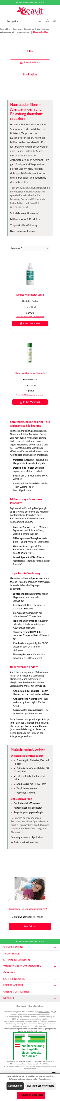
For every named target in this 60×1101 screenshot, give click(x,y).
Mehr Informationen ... (42, 1079)
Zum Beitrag (30, 926)
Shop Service (21, 1006)
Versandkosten (44, 1012)
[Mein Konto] (47, 21)
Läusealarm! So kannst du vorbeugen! (28, 909)
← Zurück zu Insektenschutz (25, 842)
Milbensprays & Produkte (25, 219)
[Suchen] (40, 21)
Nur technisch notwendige (40, 1086)
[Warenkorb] (54, 21)
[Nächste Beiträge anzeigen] (50, 900)
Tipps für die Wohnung (23, 225)
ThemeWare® (31, 1068)
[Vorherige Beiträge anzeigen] (9, 900)
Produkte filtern (32, 63)
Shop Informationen (36, 1006)
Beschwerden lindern (23, 231)
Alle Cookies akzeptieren (31, 1095)
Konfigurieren (15, 1086)
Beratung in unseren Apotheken (27, 837)
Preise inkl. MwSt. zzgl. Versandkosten (30, 317)
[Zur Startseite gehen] (30, 12)
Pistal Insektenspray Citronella (30, 373)
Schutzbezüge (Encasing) (24, 213)
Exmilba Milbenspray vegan (30, 295)
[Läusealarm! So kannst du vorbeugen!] (30, 888)
